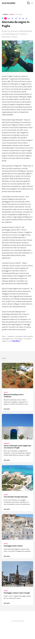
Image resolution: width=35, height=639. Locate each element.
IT (5, 18)
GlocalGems (16, 341)
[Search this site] (28, 3)
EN (9, 18)
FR (19, 18)
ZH (23, 18)
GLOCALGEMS (8, 3)
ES (12, 18)
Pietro (6, 14)
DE (16, 18)
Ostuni (12, 14)
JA (26, 18)
